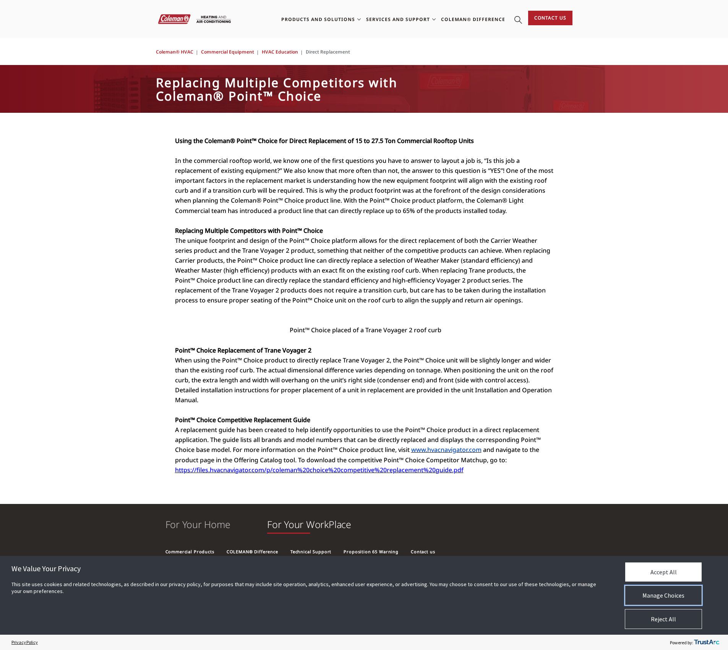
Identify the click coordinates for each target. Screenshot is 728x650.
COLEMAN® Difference (252, 551)
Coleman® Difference (473, 19)
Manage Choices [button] (663, 595)
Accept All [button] (663, 572)
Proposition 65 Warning (371, 551)
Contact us (423, 551)
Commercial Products (189, 551)
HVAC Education (280, 52)
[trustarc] (706, 642)
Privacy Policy (24, 642)
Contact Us (550, 18)
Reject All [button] (663, 619)
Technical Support (310, 551)
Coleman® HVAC (174, 52)
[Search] (518, 19)
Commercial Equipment (227, 52)
